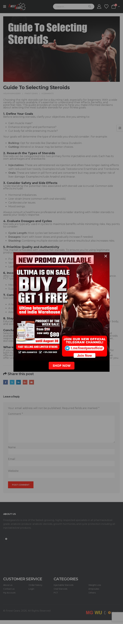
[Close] (106, 256)
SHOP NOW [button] (61, 365)
